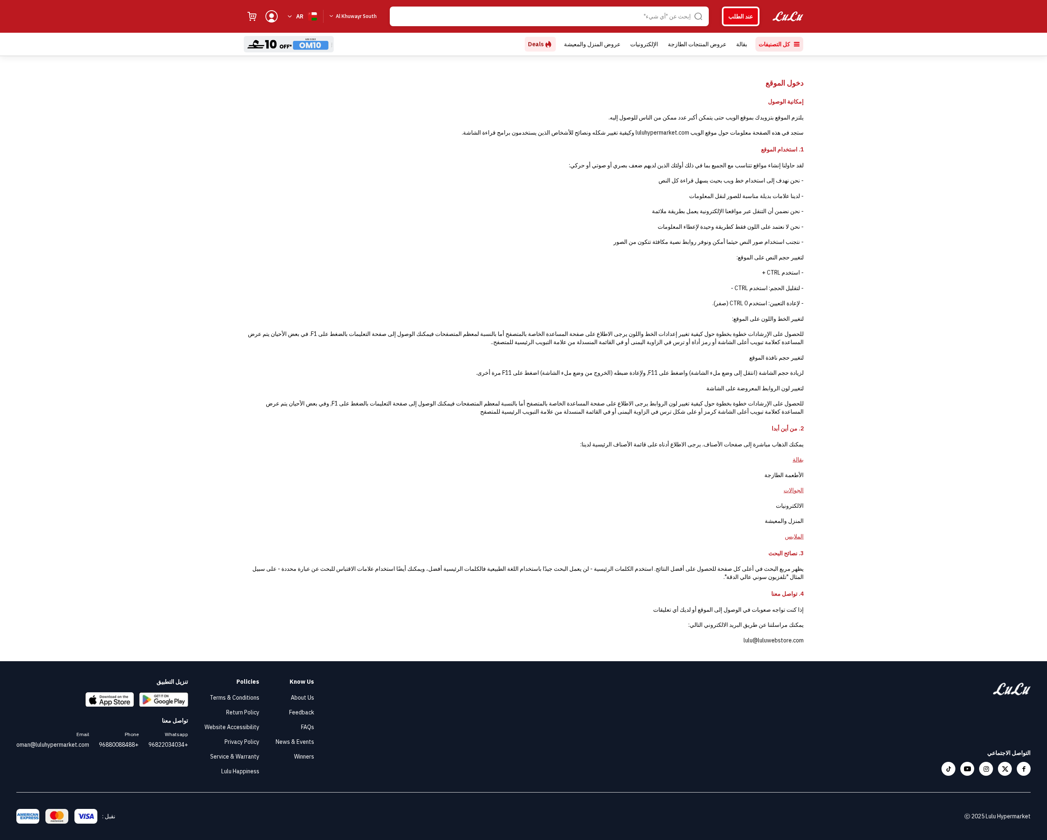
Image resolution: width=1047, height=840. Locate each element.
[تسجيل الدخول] (271, 16)
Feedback (301, 712)
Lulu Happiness (240, 771)
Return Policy (242, 712)
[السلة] (252, 16)
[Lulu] (788, 16)
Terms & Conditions (234, 697)
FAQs (307, 727)
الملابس (794, 536)
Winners (304, 756)
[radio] (740, 16)
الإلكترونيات (644, 44)
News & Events (295, 741)
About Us (302, 697)
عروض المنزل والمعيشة (592, 44)
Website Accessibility (231, 727)
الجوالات (794, 490)
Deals (536, 44)
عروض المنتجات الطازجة (697, 44)
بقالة (741, 44)
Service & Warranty (234, 756)
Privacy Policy (242, 741)
